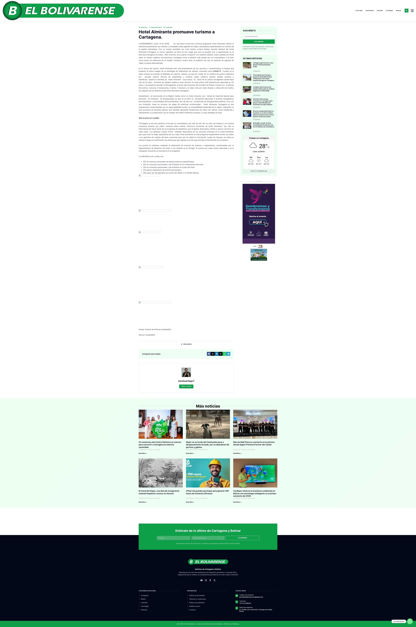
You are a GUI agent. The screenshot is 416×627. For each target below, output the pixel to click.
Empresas (144, 27)
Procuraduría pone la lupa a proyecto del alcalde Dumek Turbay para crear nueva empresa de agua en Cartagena (263, 77)
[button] (406, 10)
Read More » (143, 453)
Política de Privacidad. (259, 49)
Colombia (389, 10)
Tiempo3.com (262, 171)
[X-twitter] (214, 580)
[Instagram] (206, 580)
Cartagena (369, 10)
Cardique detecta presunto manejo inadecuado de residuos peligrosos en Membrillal (263, 89)
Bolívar (380, 10)
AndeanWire (187, 344)
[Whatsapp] (410, 621)
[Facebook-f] (210, 580)
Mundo (398, 10)
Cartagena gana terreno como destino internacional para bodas (263, 64)
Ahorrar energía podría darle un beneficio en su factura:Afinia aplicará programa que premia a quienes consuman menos (263, 113)
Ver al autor (186, 386)
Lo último (358, 10)
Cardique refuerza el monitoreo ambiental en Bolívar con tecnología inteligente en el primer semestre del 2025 (254, 493)
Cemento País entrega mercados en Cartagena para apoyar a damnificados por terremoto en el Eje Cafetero (262, 101)
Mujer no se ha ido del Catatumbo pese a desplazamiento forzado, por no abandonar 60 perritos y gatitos (207, 444)
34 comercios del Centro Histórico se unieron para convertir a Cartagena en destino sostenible (160, 444)
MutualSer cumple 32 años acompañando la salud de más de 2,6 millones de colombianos (263, 125)
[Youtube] (201, 580)
